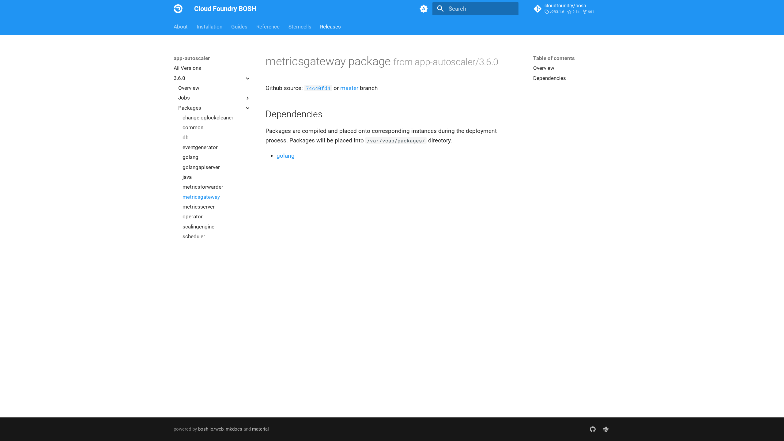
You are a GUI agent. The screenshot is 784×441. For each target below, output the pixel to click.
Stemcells (299, 27)
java (187, 177)
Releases (330, 27)
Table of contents (554, 58)
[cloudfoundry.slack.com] (606, 429)
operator (193, 216)
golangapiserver (201, 167)
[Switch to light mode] (423, 9)
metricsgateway (201, 197)
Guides (239, 27)
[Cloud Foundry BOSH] (178, 9)
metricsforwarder (203, 187)
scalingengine (198, 227)
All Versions (187, 68)
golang (190, 157)
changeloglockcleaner (208, 118)
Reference (268, 27)
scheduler (194, 236)
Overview (188, 88)
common (193, 127)
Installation (209, 27)
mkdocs (234, 429)
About (181, 27)
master (349, 88)
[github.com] (592, 429)
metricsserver (199, 207)
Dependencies (549, 78)
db (186, 137)
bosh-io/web (211, 429)
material (260, 429)
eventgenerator (200, 147)
